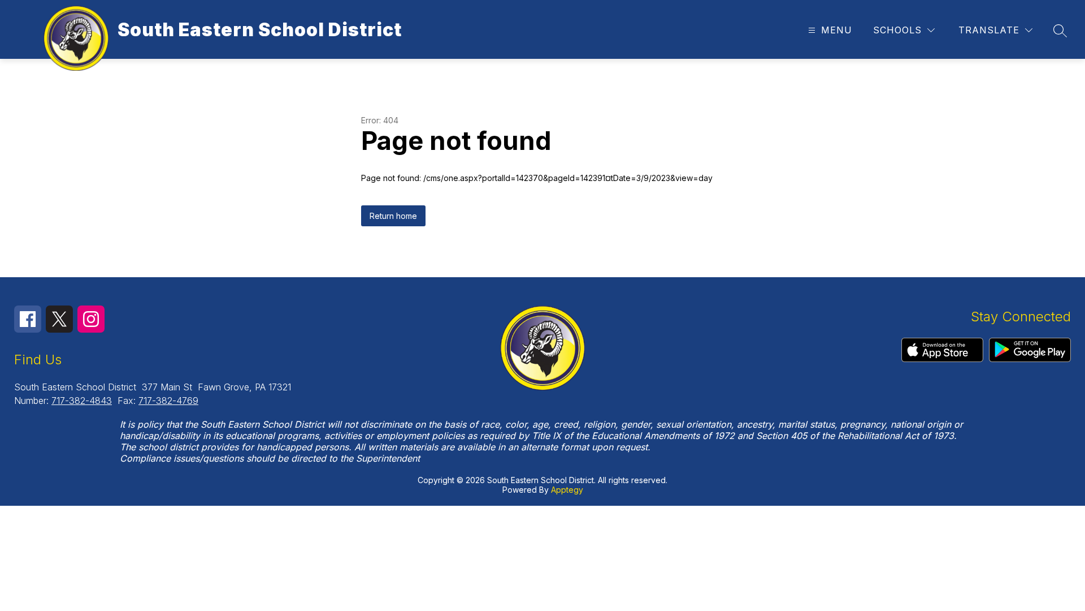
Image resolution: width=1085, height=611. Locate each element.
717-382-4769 (168, 400)
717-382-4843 (81, 400)
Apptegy (567, 489)
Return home (393, 216)
